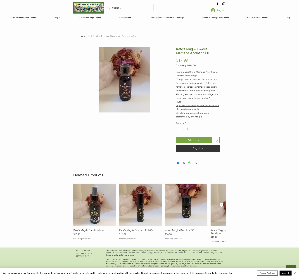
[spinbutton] (183, 129)
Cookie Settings (267, 273)
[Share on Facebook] (178, 163)
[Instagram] (223, 4)
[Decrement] (178, 129)
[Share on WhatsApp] (190, 163)
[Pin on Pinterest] (184, 163)
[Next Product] (221, 205)
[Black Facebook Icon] (217, 4)
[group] (149, 213)
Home (82, 35)
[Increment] (188, 129)
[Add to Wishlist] (216, 140)
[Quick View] (94, 205)
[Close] (295, 273)
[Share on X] (196, 163)
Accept (285, 273)
